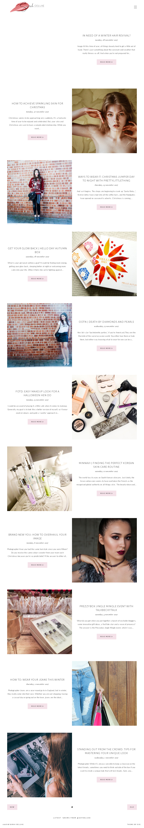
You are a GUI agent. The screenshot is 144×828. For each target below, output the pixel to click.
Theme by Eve (134, 824)
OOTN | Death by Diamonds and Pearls (106, 321)
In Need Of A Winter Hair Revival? (107, 35)
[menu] (135, 7)
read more (106, 62)
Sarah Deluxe (17, 824)
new (12, 807)
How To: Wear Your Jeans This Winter (37, 679)
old (132, 807)
